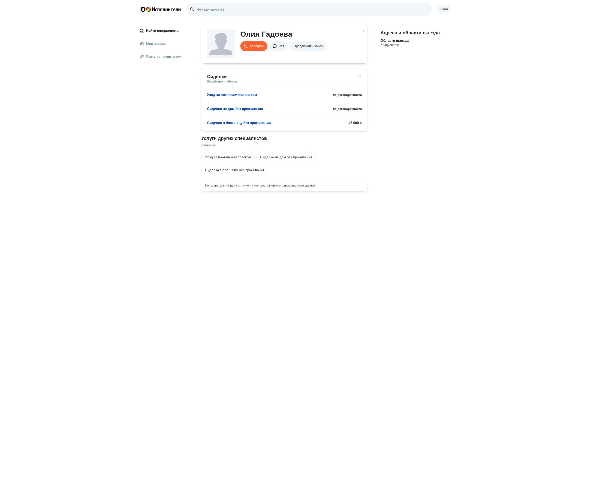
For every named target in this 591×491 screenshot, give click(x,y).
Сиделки (208, 145)
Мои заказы (156, 43)
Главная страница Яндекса (142, 9)
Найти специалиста (162, 31)
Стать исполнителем (163, 56)
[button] (253, 46)
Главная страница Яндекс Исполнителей (160, 9)
